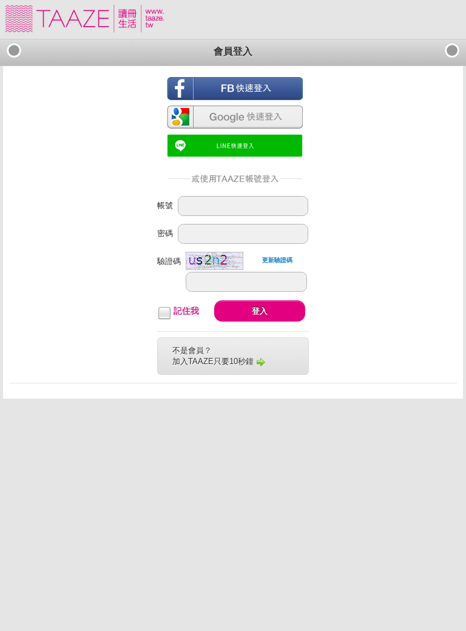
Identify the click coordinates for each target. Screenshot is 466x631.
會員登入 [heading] (233, 51)
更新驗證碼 (277, 260)
